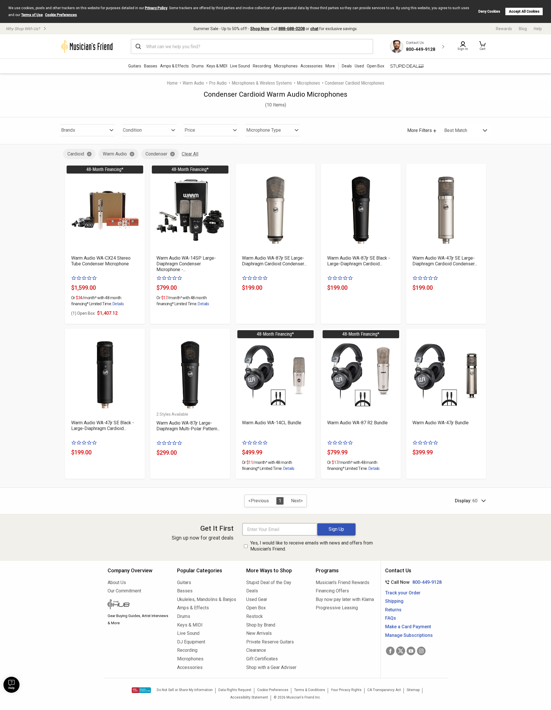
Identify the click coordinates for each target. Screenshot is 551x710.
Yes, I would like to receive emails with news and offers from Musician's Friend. (311, 546)
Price (190, 130)
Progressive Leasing (337, 607)
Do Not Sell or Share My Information (185, 690)
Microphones (286, 66)
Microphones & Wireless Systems (262, 83)
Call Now (412, 582)
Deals (252, 591)
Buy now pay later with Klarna (345, 599)
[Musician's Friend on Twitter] (400, 651)
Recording (262, 66)
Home (172, 83)
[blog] (138, 605)
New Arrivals (259, 633)
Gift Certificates (262, 659)
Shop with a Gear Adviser (271, 667)
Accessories (311, 66)
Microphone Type (263, 130)
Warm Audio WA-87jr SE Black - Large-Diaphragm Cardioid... (358, 261)
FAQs (390, 618)
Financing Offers (332, 591)
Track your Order (402, 593)
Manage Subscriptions (409, 635)
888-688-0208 (291, 28)
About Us (117, 582)
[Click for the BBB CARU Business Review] (141, 690)
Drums (198, 66)
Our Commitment (124, 591)
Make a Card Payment (408, 626)
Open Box (256, 607)
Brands (68, 130)
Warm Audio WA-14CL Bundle (271, 422)
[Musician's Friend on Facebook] (390, 651)
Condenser (156, 154)
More (330, 66)
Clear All (190, 154)
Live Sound (240, 66)
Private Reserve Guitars (270, 642)
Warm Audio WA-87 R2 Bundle (357, 422)
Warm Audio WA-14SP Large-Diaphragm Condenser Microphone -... (186, 263)
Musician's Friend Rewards (342, 582)
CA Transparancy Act (384, 690)
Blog (523, 28)
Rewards (504, 28)
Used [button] (359, 66)
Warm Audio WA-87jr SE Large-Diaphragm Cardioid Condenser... (274, 261)
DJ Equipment (191, 642)
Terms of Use (32, 15)
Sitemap (413, 690)
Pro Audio (218, 83)
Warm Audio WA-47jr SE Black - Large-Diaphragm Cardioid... (102, 425)
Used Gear (256, 599)
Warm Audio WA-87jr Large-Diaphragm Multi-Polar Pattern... (188, 425)
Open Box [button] (375, 66)
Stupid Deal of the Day (268, 582)
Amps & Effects (174, 66)
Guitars (134, 66)
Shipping (394, 601)
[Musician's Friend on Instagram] (421, 651)
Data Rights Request (234, 690)
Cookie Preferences (61, 15)
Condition (132, 130)
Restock (254, 616)
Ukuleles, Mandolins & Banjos (206, 599)
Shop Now (259, 28)
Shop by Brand (260, 625)
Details (118, 303)
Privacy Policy (156, 8)
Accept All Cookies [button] (524, 11)
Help (538, 28)
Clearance (256, 650)
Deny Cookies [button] (489, 11)
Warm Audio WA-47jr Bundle (440, 422)
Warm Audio (193, 83)
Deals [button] (347, 66)
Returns (393, 609)
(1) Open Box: (83, 313)
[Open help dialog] (11, 685)
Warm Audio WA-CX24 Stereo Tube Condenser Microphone (101, 261)
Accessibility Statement (249, 697)
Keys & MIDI (217, 66)
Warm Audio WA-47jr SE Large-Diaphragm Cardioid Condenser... (444, 261)
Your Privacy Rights (346, 690)
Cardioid (75, 154)
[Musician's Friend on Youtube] (411, 651)
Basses (150, 66)
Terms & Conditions (309, 690)
